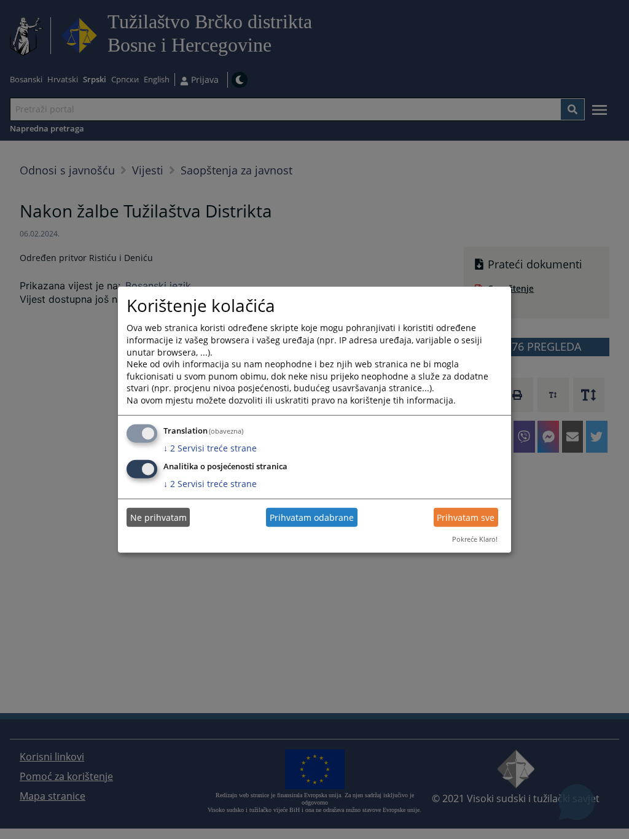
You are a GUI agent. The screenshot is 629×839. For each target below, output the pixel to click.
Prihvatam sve (465, 517)
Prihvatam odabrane (312, 517)
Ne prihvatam (158, 517)
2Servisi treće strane (210, 447)
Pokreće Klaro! (475, 539)
